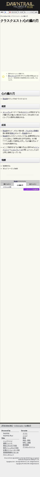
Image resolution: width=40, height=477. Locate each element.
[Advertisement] (20, 44)
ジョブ (25, 436)
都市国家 (26, 445)
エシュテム (7, 112)
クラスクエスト (18, 425)
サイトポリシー (8, 455)
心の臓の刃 (27, 425)
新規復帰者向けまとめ (11, 452)
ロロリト (25, 112)
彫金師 (5, 99)
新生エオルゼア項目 (10, 445)
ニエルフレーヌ (16, 150)
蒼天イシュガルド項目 (11, 448)
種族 (24, 438)
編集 (36, 12)
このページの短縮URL (32, 189)
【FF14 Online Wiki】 (7, 425)
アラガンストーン (29, 447)
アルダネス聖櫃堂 (32, 131)
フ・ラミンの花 (7, 187)
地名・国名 (26, 440)
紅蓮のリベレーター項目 (11, 450)
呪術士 (12, 133)
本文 (2, 12)
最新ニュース (7, 443)
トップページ (7, 441)
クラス (25, 433)
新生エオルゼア (12, 76)
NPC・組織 (27, 442)
